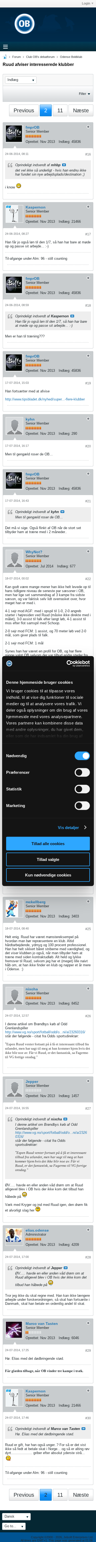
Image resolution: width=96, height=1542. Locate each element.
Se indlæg (64, 165)
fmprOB (32, 127)
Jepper (32, 1081)
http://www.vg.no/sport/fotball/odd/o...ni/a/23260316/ (45, 1032)
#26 (88, 1016)
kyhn (30, 419)
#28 (88, 1257)
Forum (16, 56)
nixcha (32, 989)
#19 (88, 383)
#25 (88, 929)
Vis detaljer (68, 827)
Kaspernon (36, 207)
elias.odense (37, 1230)
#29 (88, 1350)
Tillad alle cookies (48, 843)
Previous (24, 110)
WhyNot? (34, 552)
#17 (88, 234)
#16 (88, 154)
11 (60, 110)
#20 (88, 446)
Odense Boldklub (71, 56)
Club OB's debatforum (40, 56)
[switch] (82, 772)
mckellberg (36, 902)
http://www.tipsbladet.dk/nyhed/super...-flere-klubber (45, 399)
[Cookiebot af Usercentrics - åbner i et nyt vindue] (68, 663)
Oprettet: (32, 142)
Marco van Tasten (42, 1323)
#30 (88, 1418)
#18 (88, 305)
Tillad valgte (48, 859)
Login (86, 3)
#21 (88, 501)
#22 (88, 579)
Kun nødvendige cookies (48, 875)
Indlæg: (64, 142)
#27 (88, 1108)
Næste (81, 110)
